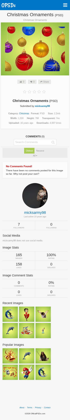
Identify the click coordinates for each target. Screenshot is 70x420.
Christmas (24, 113)
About (22, 408)
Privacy (38, 408)
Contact (47, 408)
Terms (29, 408)
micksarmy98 (42, 106)
